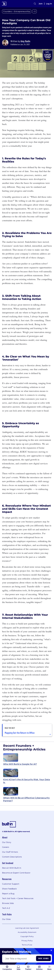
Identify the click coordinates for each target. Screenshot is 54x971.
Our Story (6, 842)
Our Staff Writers (10, 852)
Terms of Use (27, 945)
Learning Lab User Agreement (27, 928)
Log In (49, 3)
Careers (5, 847)
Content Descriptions (12, 857)
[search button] (35, 3)
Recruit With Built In (11, 868)
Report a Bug (8, 893)
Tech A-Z (6, 908)
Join (41, 3)
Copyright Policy (27, 936)
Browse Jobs (8, 903)
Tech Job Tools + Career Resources (17, 898)
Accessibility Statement (27, 932)
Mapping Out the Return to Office (19, 732)
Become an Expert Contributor (16, 873)
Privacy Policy (27, 941)
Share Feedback (9, 889)
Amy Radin (25, 41)
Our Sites (6, 919)
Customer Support (10, 884)
